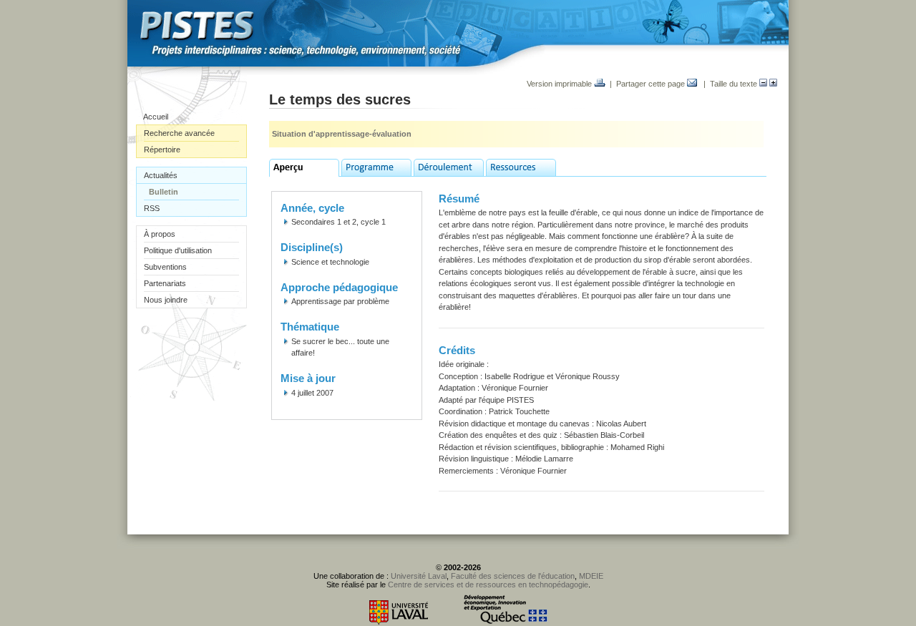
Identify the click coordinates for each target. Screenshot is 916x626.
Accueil (155, 116)
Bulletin (163, 191)
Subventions (165, 267)
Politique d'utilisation (178, 250)
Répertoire (162, 149)
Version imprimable (560, 83)
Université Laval (419, 576)
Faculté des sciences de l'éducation (513, 576)
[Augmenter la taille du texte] (773, 83)
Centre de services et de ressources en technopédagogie (488, 584)
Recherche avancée (179, 133)
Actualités (160, 175)
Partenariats (165, 283)
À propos (159, 234)
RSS (152, 208)
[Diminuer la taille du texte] (763, 83)
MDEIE (591, 576)
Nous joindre (165, 299)
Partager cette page (651, 83)
